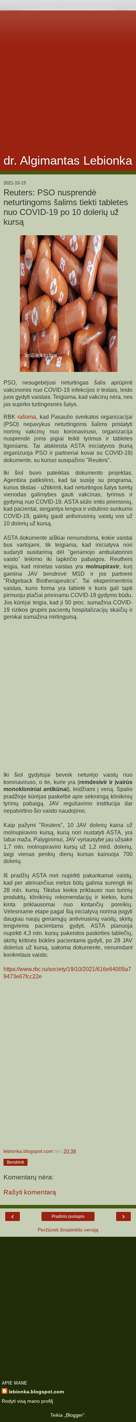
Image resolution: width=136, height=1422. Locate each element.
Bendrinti (15, 1162)
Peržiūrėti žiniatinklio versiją (68, 1230)
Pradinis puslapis (68, 1216)
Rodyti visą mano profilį (27, 1401)
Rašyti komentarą (29, 1192)
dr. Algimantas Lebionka (67, 160)
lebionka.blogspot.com (36, 1391)
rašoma (26, 417)
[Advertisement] (68, 78)
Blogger (74, 1415)
